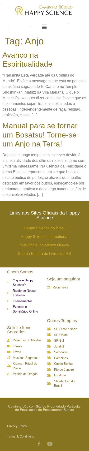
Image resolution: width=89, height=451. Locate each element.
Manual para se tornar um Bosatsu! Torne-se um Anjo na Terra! (40, 134)
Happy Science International (44, 237)
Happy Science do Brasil (45, 228)
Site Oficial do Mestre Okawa (44, 245)
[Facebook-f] (39, 444)
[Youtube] (50, 444)
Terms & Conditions (20, 436)
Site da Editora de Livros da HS (44, 254)
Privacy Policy (17, 426)
